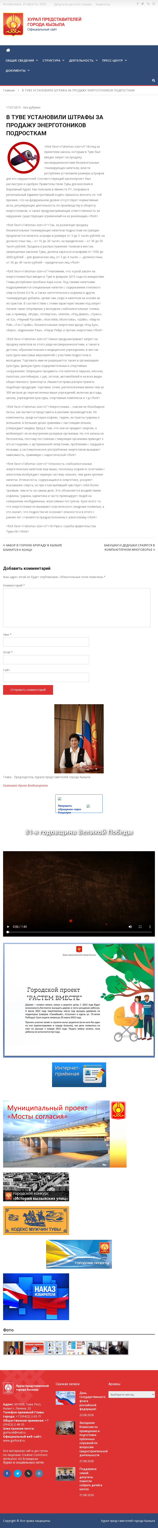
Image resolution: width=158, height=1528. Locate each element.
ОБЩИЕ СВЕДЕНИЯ (20, 60)
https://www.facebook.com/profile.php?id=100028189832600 (137, 3)
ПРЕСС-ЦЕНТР (112, 60)
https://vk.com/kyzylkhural (148, 3)
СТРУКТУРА (51, 60)
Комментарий (14, 585)
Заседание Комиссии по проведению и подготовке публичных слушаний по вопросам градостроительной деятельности (93, 1439)
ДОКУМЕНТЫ (16, 70)
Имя (7, 634)
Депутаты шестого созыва (73, 4)
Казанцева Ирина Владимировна (25, 785)
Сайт (6, 670)
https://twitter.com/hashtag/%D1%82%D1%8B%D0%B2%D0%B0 (142, 3)
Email (8, 652)
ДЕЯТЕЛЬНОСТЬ (81, 60)
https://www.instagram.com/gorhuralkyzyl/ (153, 3)
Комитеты (103, 4)
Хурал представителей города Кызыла (128, 1521)
